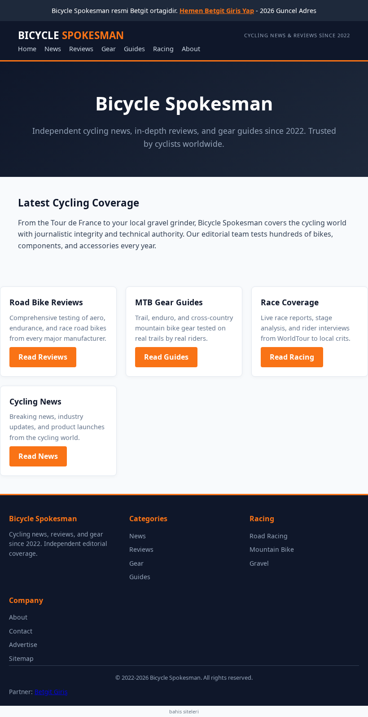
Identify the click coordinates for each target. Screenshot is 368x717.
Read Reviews (42, 357)
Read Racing (292, 357)
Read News (38, 456)
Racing (163, 48)
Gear (108, 48)
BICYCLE (71, 35)
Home (27, 48)
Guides (134, 48)
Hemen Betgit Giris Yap (217, 10)
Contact (20, 631)
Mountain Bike (272, 549)
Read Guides (166, 357)
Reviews (81, 48)
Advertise (23, 644)
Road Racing (269, 536)
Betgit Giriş (51, 691)
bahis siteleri (184, 711)
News (52, 48)
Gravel (259, 563)
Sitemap (21, 658)
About (191, 48)
